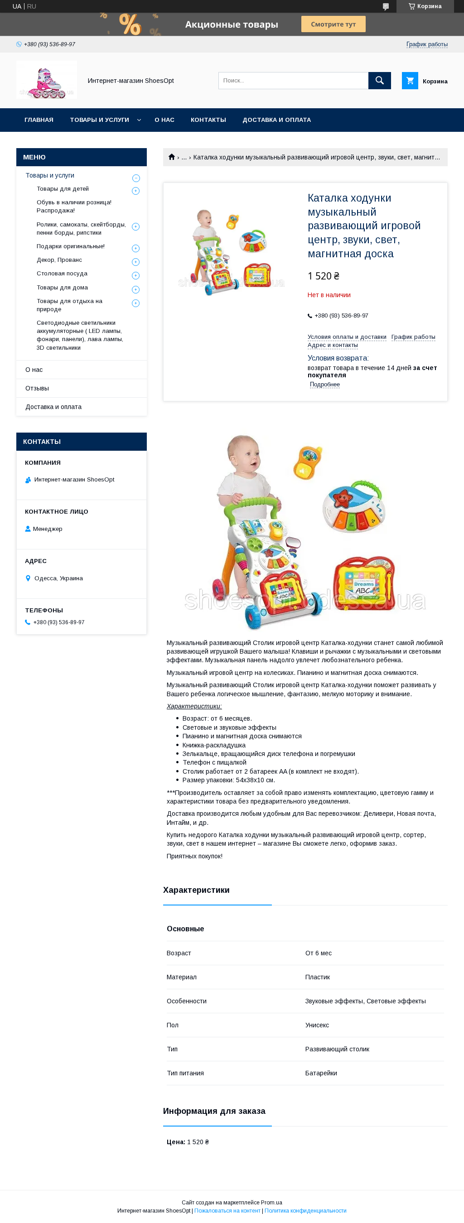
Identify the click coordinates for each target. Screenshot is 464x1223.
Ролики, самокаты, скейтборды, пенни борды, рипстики (81, 228)
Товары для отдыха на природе (69, 305)
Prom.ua (271, 1202)
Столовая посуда (62, 273)
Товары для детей (63, 188)
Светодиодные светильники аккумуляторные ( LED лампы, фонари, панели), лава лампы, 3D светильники (80, 335)
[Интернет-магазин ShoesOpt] (46, 96)
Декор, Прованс (59, 259)
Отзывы (37, 388)
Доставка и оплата (276, 119)
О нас (164, 119)
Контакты (208, 119)
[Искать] (379, 80)
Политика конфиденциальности (306, 1211)
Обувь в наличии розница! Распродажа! (74, 206)
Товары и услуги (99, 119)
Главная (38, 119)
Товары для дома (62, 287)
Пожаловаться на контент (227, 1211)
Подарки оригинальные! (71, 246)
